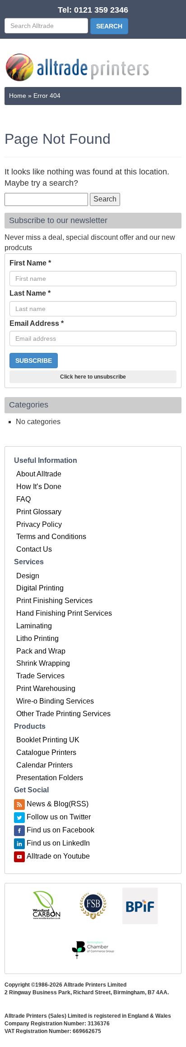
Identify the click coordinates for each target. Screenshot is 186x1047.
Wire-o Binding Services (55, 701)
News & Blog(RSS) (57, 804)
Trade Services (40, 676)
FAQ (23, 499)
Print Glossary (38, 512)
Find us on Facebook (60, 830)
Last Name (30, 293)
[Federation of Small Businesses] (93, 905)
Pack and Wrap (40, 651)
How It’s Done (38, 486)
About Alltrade (38, 474)
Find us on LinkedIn (58, 843)
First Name (30, 263)
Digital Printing (40, 588)
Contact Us (34, 549)
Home (17, 95)
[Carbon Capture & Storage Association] (46, 905)
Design (27, 576)
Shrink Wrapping (43, 663)
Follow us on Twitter (59, 817)
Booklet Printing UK (47, 740)
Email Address (36, 323)
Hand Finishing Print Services (64, 613)
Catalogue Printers (46, 752)
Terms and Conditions (51, 536)
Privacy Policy (39, 524)
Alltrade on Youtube (58, 856)
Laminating (34, 626)
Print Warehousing (45, 688)
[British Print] (140, 905)
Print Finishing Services (54, 600)
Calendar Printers (44, 765)
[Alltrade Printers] (77, 67)
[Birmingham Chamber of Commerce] (93, 950)
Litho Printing (37, 638)
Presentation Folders (49, 778)
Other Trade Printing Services (63, 714)
